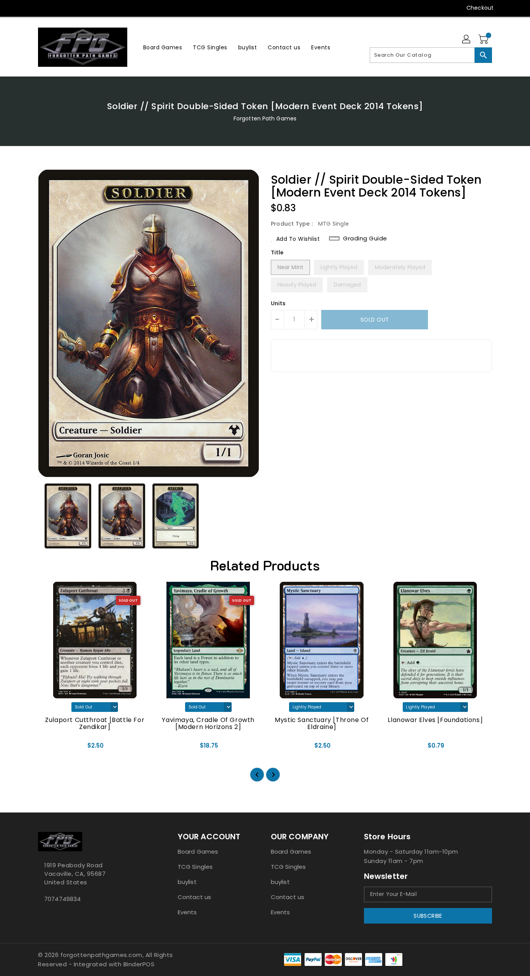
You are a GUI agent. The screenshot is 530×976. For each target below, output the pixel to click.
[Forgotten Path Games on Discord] (71, 8)
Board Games (198, 851)
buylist (187, 882)
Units (278, 303)
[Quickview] (50, 748)
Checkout (480, 8)
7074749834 (62, 899)
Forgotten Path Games (265, 118)
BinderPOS (139, 964)
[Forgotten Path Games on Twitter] (42, 8)
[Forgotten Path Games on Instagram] (56, 8)
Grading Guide (365, 238)
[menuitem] (163, 47)
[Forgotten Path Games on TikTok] (101, 8)
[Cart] (484, 39)
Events (187, 912)
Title (277, 252)
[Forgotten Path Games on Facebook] (27, 8)
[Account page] (467, 39)
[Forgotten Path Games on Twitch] (86, 8)
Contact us (194, 897)
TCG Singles (195, 867)
